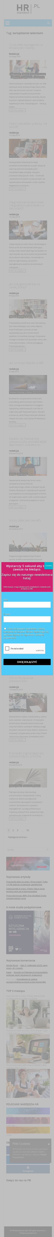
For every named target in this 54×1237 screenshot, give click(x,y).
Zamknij (48, 565)
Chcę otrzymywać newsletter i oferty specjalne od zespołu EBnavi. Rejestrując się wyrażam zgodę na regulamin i (26, 633)
